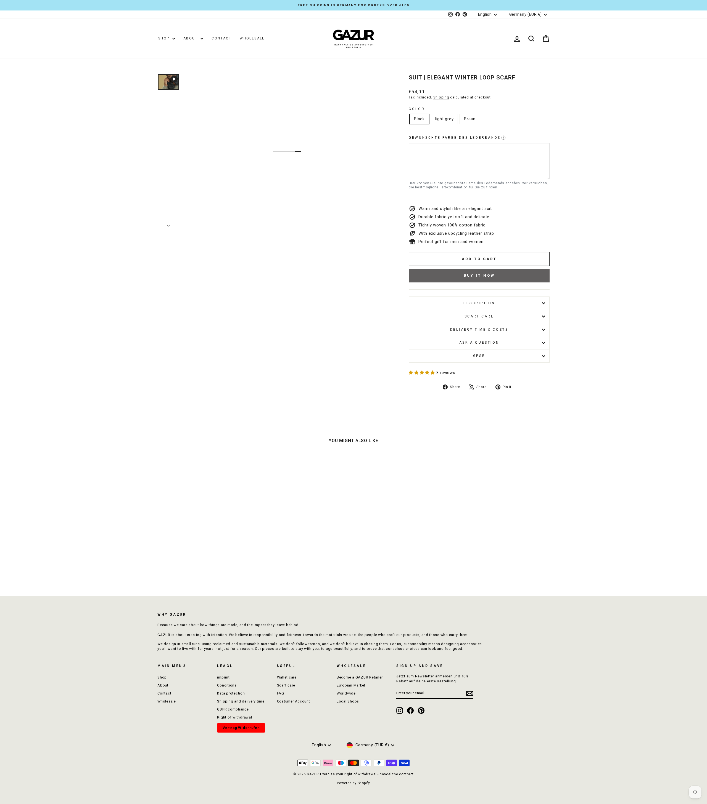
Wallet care (287, 677)
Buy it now (479, 275)
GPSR (479, 356)
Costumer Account (293, 701)
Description (479, 303)
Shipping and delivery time (241, 701)
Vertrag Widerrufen (241, 728)
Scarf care (479, 316)
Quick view (204, 545)
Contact (221, 38)
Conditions (227, 685)
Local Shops (348, 701)
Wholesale (252, 38)
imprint (223, 677)
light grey (444, 118)
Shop (164, 38)
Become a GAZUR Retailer (360, 677)
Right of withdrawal (234, 717)
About (191, 38)
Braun (470, 118)
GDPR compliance (233, 709)
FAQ (280, 693)
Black (419, 118)
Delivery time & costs (479, 330)
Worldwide (346, 693)
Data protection (231, 693)
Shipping (441, 97)
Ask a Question (479, 342)
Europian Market (351, 685)
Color (417, 109)
